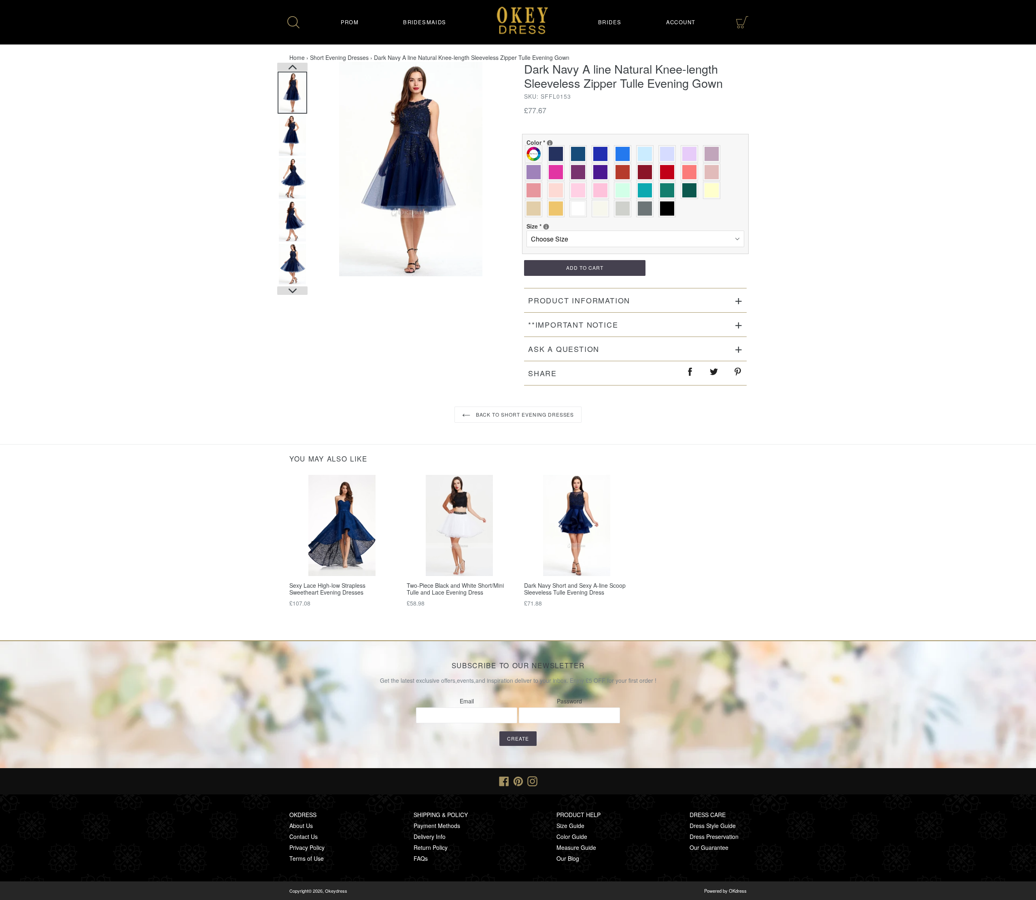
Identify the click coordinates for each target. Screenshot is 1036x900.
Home (297, 57)
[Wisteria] (714, 154)
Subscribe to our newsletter (518, 665)
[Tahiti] (535, 172)
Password (569, 701)
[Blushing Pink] (580, 190)
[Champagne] (535, 208)
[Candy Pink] (602, 190)
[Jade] (647, 190)
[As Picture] (535, 154)
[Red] (669, 172)
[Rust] (625, 172)
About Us (301, 826)
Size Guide (570, 826)
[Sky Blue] (647, 154)
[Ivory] (602, 208)
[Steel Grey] (647, 208)
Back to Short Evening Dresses (524, 414)
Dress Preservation (714, 836)
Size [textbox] (552, 226)
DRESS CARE (708, 815)
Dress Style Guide (713, 826)
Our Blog (567, 858)
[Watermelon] (691, 172)
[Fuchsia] (558, 172)
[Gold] (558, 208)
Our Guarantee (709, 847)
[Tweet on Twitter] (714, 373)
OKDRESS (302, 815)
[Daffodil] (714, 190)
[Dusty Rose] (714, 172)
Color (552, 142)
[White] (580, 208)
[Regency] (602, 172)
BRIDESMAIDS (424, 22)
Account (681, 22)
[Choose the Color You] (550, 143)
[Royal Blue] (602, 154)
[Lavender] (669, 154)
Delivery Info (430, 836)
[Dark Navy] (558, 154)
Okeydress (336, 890)
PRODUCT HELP (578, 815)
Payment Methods (437, 826)
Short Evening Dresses (339, 57)
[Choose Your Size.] (546, 227)
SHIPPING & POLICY (441, 815)
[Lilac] (691, 154)
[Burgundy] (647, 172)
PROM (350, 22)
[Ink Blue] (580, 154)
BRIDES (609, 22)
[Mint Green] (625, 190)
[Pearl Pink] (558, 190)
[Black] (669, 208)
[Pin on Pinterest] (738, 373)
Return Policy (431, 847)
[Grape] (580, 172)
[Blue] (625, 154)
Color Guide (571, 836)
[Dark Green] (691, 190)
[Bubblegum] (535, 190)
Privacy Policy (307, 847)
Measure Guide (576, 847)
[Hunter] (669, 190)
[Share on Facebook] (690, 373)
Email (467, 701)
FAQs (421, 858)
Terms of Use (306, 858)
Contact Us (303, 836)
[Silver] (625, 208)
